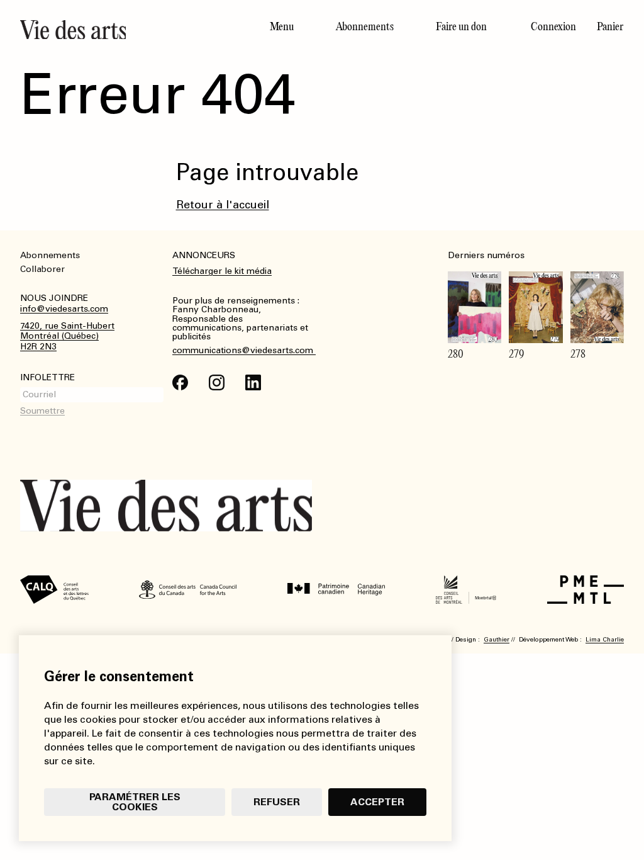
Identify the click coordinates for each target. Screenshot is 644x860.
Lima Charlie (605, 639)
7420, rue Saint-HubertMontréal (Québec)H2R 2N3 (67, 337)
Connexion (553, 26)
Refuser (276, 802)
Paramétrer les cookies (134, 802)
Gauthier (496, 639)
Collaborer (42, 269)
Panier (610, 26)
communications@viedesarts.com (244, 350)
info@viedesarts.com (64, 309)
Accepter (377, 802)
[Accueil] (134, 29)
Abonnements (365, 26)
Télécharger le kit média (222, 271)
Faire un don (461, 26)
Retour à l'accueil (222, 205)
